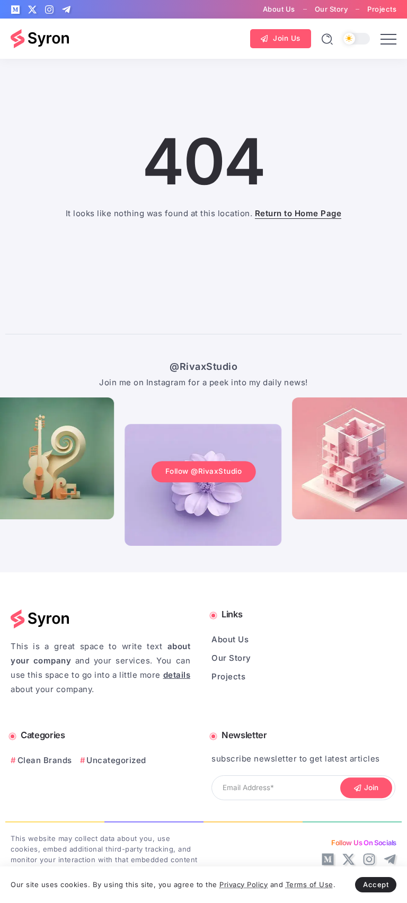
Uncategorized (116, 760)
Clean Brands (44, 760)
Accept (375, 884)
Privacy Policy (243, 884)
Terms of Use (309, 884)
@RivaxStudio (203, 366)
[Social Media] (15, 9)
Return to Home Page (298, 213)
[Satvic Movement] (40, 38)
